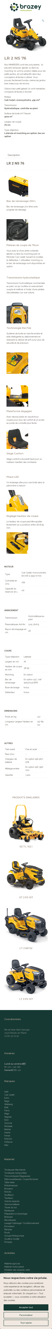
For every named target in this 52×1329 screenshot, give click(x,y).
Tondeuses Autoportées (15, 1173)
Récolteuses (10, 1220)
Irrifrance (8, 1142)
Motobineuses (11, 1185)
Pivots (7, 1232)
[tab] (14, 155)
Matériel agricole (12, 1263)
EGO (6, 1120)
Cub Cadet (9, 1095)
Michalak (8, 1126)
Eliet (6, 1107)
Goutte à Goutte (11, 1239)
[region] (26, 1301)
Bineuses (8, 1217)
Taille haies (9, 1182)
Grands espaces (11, 1201)
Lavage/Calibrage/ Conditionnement (21, 1223)
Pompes (8, 1242)
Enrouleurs (9, 1226)
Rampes (8, 1229)
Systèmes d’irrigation (14, 1273)
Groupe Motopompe (14, 1236)
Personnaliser (26, 1315)
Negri (6, 1101)
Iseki (6, 1092)
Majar (6, 1114)
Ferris (7, 1110)
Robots (7, 1192)
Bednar (7, 1129)
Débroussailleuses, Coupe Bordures (21, 1179)
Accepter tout (26, 1307)
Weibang (8, 1104)
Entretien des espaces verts (17, 1270)
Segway (8, 1117)
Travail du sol (10, 1207)
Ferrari (7, 1136)
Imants (7, 1132)
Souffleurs (9, 1195)
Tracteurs (8, 1198)
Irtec (6, 1145)
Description (14, 155)
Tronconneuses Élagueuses (17, 1176)
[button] (43, 20)
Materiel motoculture (14, 1267)
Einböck (8, 1139)
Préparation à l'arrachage (15, 1214)
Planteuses (9, 1210)
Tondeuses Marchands (14, 1170)
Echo (6, 1098)
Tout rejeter (26, 1323)
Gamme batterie (11, 1204)
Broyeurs (8, 1189)
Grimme (8, 1123)
